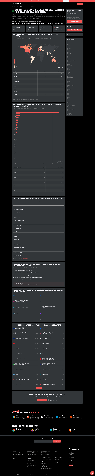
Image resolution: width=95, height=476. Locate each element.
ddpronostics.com (17, 228)
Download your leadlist (24, 258)
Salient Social (44, 348)
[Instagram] (71, 465)
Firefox (37, 429)
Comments (69, 53)
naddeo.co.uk (16, 223)
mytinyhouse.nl (17, 217)
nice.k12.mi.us (16, 250)
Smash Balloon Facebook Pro (21, 353)
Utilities (68, 110)
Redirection (69, 98)
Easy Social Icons (45, 374)
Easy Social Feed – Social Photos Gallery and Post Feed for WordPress (22, 364)
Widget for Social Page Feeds (47, 369)
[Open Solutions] (34, 4)
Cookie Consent (69, 57)
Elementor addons (70, 65)
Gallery (68, 72)
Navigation (69, 89)
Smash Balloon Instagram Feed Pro (22, 338)
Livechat (68, 81)
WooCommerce (44, 313)
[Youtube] (69, 465)
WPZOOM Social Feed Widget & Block (22, 379)
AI (67, 44)
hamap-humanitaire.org (19, 225)
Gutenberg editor (70, 74)
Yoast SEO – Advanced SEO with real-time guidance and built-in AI (21, 301)
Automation (69, 48)
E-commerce (69, 64)
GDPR (68, 73)
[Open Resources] (41, 4)
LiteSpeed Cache (45, 319)
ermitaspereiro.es (17, 206)
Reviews (68, 100)
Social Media (19, 6)
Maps (68, 84)
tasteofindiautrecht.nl (18, 209)
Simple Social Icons (45, 343)
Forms (68, 68)
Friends (43, 353)
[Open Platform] (27, 4)
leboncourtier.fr (17, 212)
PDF (68, 93)
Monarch (17, 348)
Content (68, 56)
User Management (70, 109)
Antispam (68, 47)
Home (13, 6)
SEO (68, 102)
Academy (68, 41)
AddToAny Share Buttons (46, 328)
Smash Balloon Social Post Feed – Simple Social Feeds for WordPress (47, 333)
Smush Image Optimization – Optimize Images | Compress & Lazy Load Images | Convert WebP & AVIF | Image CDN (22, 307)
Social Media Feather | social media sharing (58, 30)
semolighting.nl (17, 239)
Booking (68, 51)
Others (68, 90)
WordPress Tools (69, 114)
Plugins (16, 6)
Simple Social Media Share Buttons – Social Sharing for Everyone (21, 385)
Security (68, 101)
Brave (74, 429)
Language (69, 78)
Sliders (68, 104)
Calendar (68, 52)
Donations (69, 61)
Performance (69, 94)
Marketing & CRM (70, 85)
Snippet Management (71, 105)
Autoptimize (18, 313)
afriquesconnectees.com (19, 204)
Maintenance (69, 82)
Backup (68, 49)
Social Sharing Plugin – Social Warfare (48, 384)
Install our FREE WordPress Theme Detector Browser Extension (37, 0)
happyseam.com (17, 231)
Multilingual (69, 88)
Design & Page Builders (71, 60)
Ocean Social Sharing (19, 369)
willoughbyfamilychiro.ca (19, 252)
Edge (55, 429)
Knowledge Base (70, 77)
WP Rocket (18, 319)
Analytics (68, 45)
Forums (68, 69)
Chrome (18, 429)
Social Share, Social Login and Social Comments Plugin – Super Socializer (48, 359)
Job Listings (69, 76)
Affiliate (68, 43)
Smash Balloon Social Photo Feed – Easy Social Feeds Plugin (21, 328)
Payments (68, 92)
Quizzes (68, 97)
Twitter (17, 374)
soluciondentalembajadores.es (20, 247)
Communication (69, 55)
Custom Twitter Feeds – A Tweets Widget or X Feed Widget (47, 338)
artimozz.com (17, 244)
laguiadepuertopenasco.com (19, 233)
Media (68, 86)
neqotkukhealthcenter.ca (19, 220)
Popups (68, 96)
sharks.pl (16, 236)
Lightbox (68, 80)
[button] (39, 388)
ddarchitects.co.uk (17, 255)
